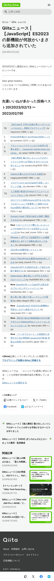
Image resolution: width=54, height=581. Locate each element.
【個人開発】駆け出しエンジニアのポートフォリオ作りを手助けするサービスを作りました (29, 162)
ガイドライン (32, 554)
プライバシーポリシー (13, 554)
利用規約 (15, 549)
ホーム (5, 21)
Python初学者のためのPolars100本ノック (30, 136)
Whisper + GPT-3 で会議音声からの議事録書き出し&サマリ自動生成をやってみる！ (29, 241)
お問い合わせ (28, 549)
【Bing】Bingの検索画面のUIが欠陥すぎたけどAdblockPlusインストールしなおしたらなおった (30, 322)
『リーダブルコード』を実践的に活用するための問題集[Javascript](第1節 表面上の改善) (30, 338)
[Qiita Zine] (11, 5)
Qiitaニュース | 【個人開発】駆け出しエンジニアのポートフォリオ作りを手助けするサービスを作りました (26, 427)
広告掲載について (11, 560)
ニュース (22, 21)
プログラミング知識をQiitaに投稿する (21, 360)
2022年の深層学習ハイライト (24, 249)
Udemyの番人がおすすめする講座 (26, 174)
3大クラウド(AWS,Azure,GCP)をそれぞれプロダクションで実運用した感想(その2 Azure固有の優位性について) (30, 204)
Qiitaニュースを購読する (14, 382)
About (6, 549)
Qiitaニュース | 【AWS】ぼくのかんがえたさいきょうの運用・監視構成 (27, 440)
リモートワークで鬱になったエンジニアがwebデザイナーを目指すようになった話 (29, 229)
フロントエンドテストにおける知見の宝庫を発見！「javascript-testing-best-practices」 (30, 149)
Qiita (14, 21)
